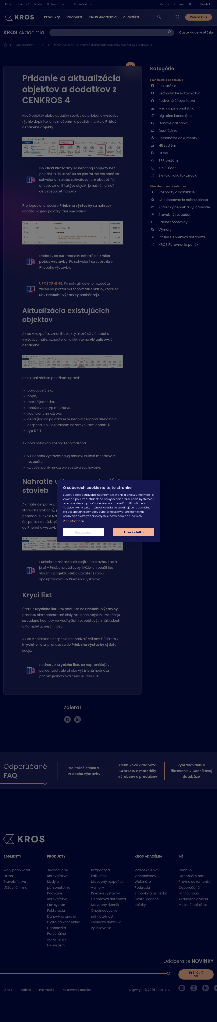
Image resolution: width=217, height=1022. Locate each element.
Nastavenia (83, 532)
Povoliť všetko (133, 532)
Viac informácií (73, 521)
